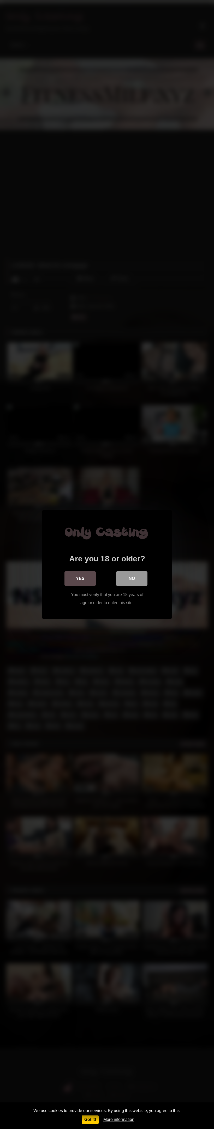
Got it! (90, 1119)
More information (118, 1119)
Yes (80, 578)
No (132, 578)
